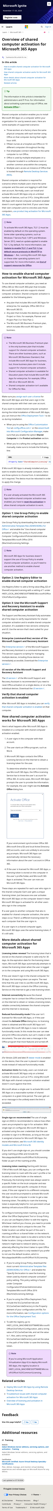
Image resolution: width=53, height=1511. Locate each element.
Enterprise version (14, 646)
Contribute (6, 1504)
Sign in (48, 27)
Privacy (17, 1504)
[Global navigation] (2, 27)
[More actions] (49, 32)
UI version (10, 678)
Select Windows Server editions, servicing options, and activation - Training (25, 1448)
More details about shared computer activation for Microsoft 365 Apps (25, 78)
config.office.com (21, 428)
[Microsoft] (26, 26)
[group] (29, 462)
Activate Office (11, 107)
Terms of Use (7, 1507)
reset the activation (33, 501)
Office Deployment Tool (32, 415)
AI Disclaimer (7, 1500)
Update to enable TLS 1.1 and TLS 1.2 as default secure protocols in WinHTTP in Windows (23, 251)
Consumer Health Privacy (34, 1504)
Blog (35, 1500)
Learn (4, 32)
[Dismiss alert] (49, 4)
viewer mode (34, 1057)
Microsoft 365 (15, 32)
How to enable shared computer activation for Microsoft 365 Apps (27, 67)
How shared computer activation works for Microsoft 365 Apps (27, 73)
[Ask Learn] (45, 32)
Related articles (10, 83)
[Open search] (41, 27)
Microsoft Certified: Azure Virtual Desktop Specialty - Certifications (24, 1463)
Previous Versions (23, 1500)
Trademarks (20, 1507)
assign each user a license (28, 396)
